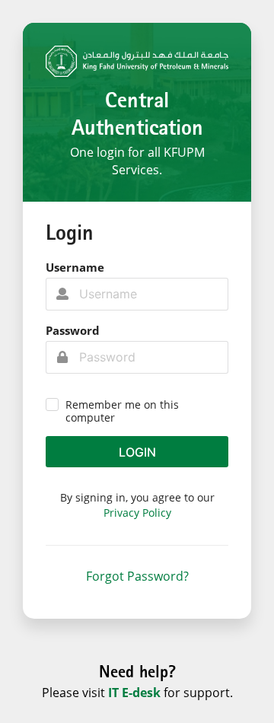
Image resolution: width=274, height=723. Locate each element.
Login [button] (137, 452)
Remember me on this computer (122, 411)
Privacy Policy (137, 512)
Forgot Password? (137, 576)
